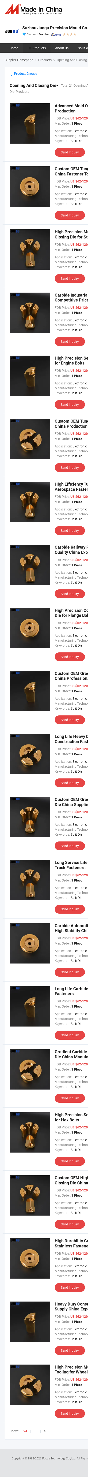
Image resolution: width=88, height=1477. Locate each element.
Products (39, 48)
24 (25, 1431)
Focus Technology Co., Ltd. (59, 1458)
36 (35, 1431)
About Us (62, 48)
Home (13, 48)
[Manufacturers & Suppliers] (34, 9)
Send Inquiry (70, 152)
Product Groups (25, 73)
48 (45, 1431)
